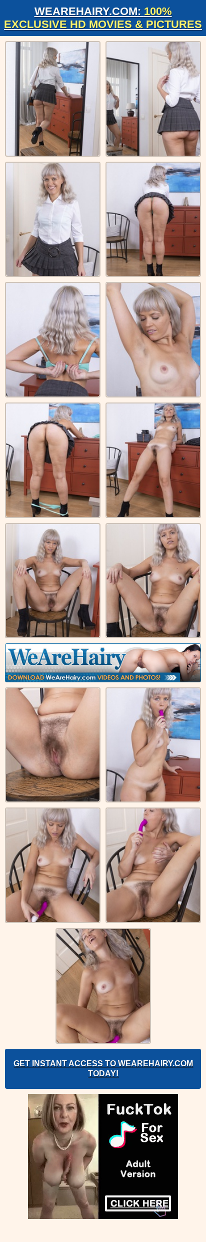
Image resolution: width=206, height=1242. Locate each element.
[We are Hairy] (103, 662)
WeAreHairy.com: (103, 18)
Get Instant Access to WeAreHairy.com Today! (103, 1068)
